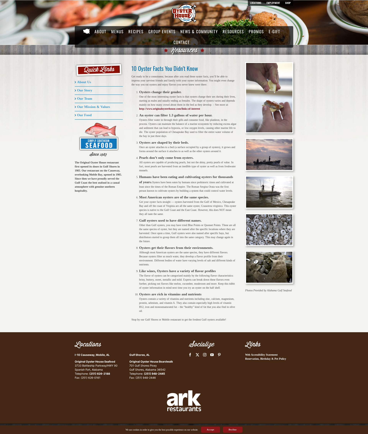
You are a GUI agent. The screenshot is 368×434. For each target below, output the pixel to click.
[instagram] (204, 354)
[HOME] (86, 31)
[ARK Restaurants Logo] (184, 383)
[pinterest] (219, 354)
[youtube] (212, 354)
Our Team (84, 98)
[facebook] (190, 354)
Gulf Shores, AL (139, 354)
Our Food (84, 115)
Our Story (84, 90)
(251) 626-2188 (99, 373)
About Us (84, 82)
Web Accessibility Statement (261, 354)
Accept (210, 429)
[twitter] (197, 354)
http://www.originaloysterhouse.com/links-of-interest (169, 108)
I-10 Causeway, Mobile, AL (92, 354)
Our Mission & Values (93, 107)
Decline (233, 429)
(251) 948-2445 (154, 373)
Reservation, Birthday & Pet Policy (265, 358)
